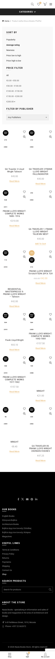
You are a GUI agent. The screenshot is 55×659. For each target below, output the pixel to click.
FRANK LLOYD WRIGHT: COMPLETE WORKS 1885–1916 (14, 213)
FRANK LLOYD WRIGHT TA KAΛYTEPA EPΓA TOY (40, 272)
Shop (4, 574)
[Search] (32, 4)
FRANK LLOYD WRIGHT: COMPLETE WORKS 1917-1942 (14, 379)
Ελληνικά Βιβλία (9, 520)
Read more (14, 181)
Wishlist (40, 3)
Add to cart (40, 244)
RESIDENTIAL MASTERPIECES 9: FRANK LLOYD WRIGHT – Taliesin (14, 293)
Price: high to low (13, 61)
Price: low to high (13, 55)
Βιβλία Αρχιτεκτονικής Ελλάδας (17, 528)
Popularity (10, 40)
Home (7, 21)
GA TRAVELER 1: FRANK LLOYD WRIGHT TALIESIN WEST (40, 231)
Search (50, 589)
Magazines (7, 536)
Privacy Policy (8, 554)
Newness (10, 50)
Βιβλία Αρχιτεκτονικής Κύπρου (16, 532)
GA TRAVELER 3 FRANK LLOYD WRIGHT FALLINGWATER (40, 171)
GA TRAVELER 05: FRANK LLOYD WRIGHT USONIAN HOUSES (40, 448)
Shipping (6, 566)
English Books (8, 516)
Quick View (24, 136)
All (7, 75)
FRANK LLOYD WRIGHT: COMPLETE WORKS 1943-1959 (40, 336)
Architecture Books (10, 524)
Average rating (13, 45)
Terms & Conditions (10, 550)
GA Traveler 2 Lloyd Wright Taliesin (14, 170)
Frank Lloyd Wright (14, 340)
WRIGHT (41, 391)
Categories (26, 12)
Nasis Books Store (23, 647)
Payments (6, 562)
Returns (5, 558)
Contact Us (7, 570)
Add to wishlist (24, 131)
